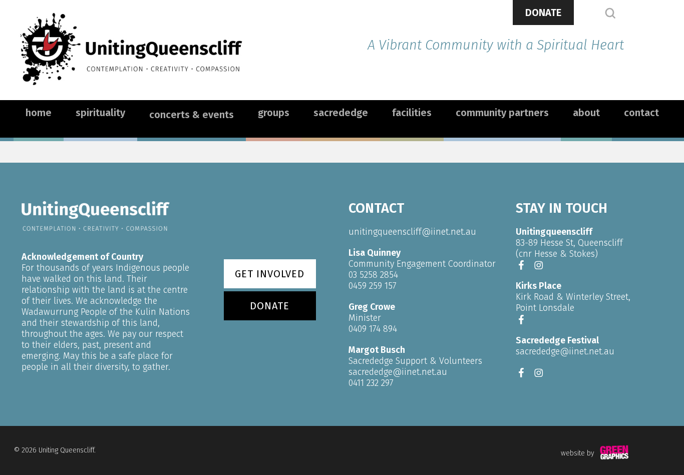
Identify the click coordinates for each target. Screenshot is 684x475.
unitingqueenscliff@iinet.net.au (412, 231)
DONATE (543, 13)
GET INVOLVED (269, 274)
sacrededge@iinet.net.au (398, 371)
